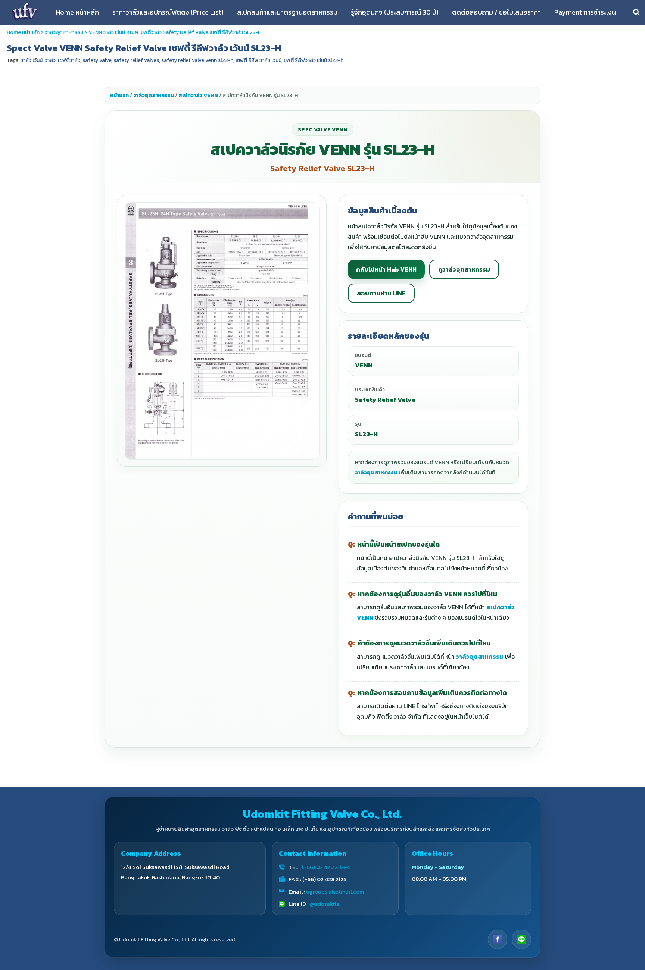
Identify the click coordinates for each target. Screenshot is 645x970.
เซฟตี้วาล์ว (69, 60)
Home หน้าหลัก (23, 32)
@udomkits (324, 903)
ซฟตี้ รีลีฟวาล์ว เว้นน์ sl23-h (313, 60)
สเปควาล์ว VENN (198, 95)
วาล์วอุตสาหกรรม (64, 32)
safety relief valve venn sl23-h (197, 60)
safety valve (96, 60)
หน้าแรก (119, 95)
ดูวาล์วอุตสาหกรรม (464, 269)
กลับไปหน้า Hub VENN (386, 269)
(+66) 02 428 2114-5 (326, 867)
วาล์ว (50, 60)
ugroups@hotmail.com (335, 891)
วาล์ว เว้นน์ (32, 60)
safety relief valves (136, 60)
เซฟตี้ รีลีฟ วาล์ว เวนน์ (258, 60)
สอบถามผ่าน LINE (381, 293)
